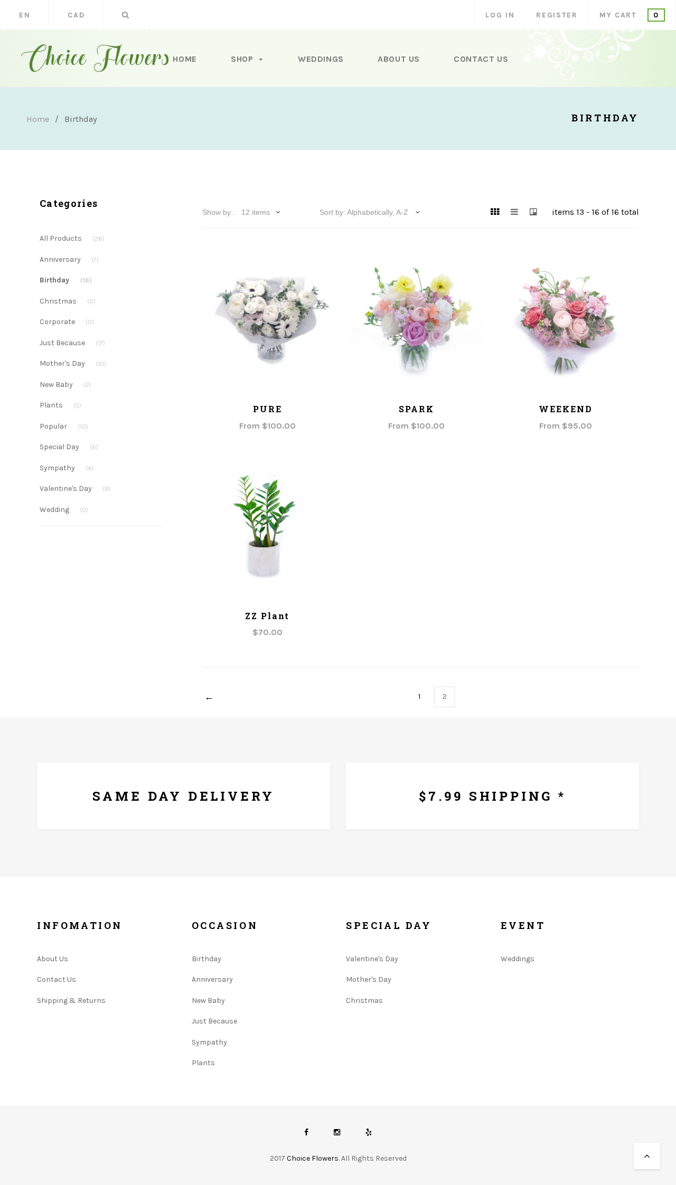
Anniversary (69, 259)
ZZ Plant (267, 615)
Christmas (68, 301)
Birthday (66, 280)
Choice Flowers (313, 1158)
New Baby (65, 384)
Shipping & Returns (71, 1000)
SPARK (416, 408)
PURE (267, 408)
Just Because (72, 342)
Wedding (64, 509)
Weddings (321, 59)
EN (24, 15)
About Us (399, 59)
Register (556, 15)
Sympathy (66, 467)
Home (185, 59)
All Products (72, 238)
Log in (499, 15)
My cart (629, 15)
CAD (76, 15)
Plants (60, 405)
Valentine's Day (75, 488)
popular (64, 426)
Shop (243, 59)
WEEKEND (565, 408)
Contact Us (481, 59)
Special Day (69, 446)
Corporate (67, 321)
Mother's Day (73, 363)
